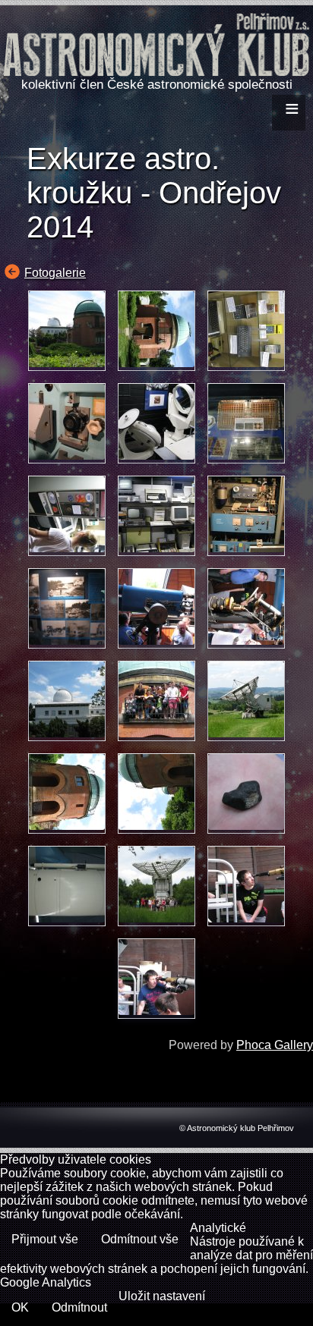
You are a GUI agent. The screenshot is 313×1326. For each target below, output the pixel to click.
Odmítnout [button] (79, 1307)
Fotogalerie (55, 272)
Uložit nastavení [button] (162, 1296)
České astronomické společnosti (199, 84)
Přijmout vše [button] (44, 1239)
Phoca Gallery (274, 1044)
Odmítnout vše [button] (140, 1239)
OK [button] (20, 1307)
